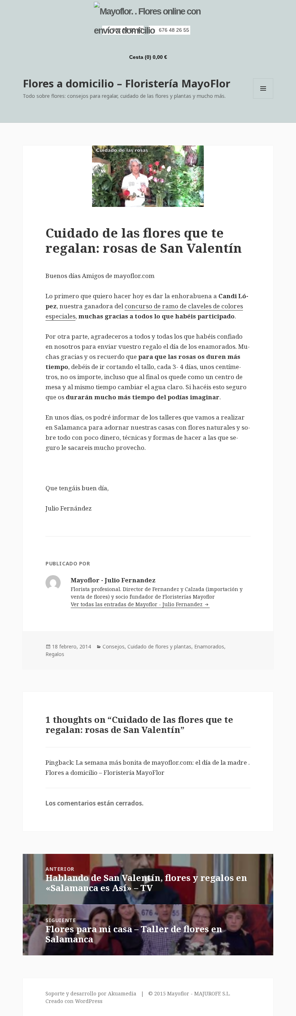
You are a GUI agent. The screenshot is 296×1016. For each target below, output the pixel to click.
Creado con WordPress (74, 1001)
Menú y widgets (263, 98)
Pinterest (165, 44)
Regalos (54, 654)
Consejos (114, 646)
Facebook (140, 44)
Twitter (152, 44)
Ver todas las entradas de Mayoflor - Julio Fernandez (137, 604)
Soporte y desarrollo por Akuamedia (90, 993)
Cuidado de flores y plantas (159, 646)
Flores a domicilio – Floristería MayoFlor (126, 83)
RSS (128, 44)
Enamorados (209, 646)
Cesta (148, 57)
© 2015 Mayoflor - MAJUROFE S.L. (189, 993)
